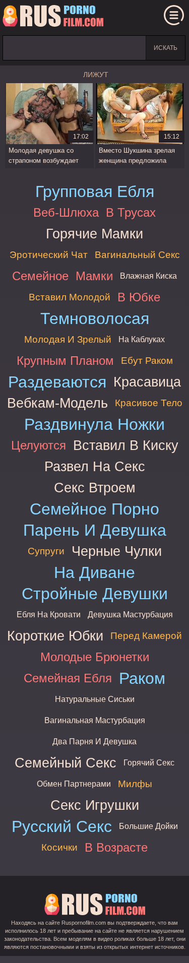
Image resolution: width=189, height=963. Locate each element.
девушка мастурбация (130, 614)
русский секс (62, 826)
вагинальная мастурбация (94, 720)
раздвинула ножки (94, 424)
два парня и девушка (94, 741)
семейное (40, 276)
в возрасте (116, 847)
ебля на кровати (49, 614)
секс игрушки (94, 805)
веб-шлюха (66, 212)
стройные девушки (95, 594)
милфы (135, 784)
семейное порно (94, 509)
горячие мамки (94, 233)
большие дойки (148, 826)
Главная (53, 17)
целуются (38, 445)
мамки (94, 276)
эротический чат (49, 254)
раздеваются (57, 382)
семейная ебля (68, 678)
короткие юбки (55, 636)
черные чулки (117, 551)
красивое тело (148, 403)
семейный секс (65, 763)
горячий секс (148, 762)
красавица (147, 382)
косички (59, 847)
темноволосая (94, 318)
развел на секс (94, 466)
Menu (174, 15)
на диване (94, 572)
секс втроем (95, 487)
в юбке (138, 297)
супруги (46, 551)
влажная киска (148, 276)
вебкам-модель (57, 403)
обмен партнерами (74, 784)
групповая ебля (94, 191)
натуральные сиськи (95, 699)
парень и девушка (94, 530)
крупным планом (65, 360)
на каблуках (141, 339)
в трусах (131, 212)
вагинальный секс (137, 254)
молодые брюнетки (94, 657)
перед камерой (146, 635)
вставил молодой (69, 297)
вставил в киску (125, 445)
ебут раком (147, 360)
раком (142, 678)
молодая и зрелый (67, 339)
